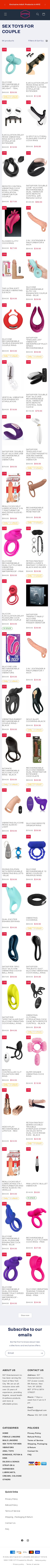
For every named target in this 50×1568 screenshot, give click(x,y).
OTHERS (7, 1479)
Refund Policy (34, 1437)
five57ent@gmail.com (37, 1410)
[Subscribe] (42, 1353)
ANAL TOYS (8, 1451)
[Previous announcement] (5, 4)
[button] (5, 14)
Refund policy (40, 1560)
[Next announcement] (45, 4)
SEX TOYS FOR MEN (12, 1444)
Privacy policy (18, 1564)
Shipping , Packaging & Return (19, 1517)
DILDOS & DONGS (11, 1462)
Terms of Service (35, 1440)
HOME (5, 1433)
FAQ (30, 1455)
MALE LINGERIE (10, 1440)
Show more (25, 1315)
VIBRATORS (8, 1447)
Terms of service (32, 1564)
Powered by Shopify (25, 1560)
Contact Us (33, 1451)
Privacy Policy (34, 1433)
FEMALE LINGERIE (11, 1437)
